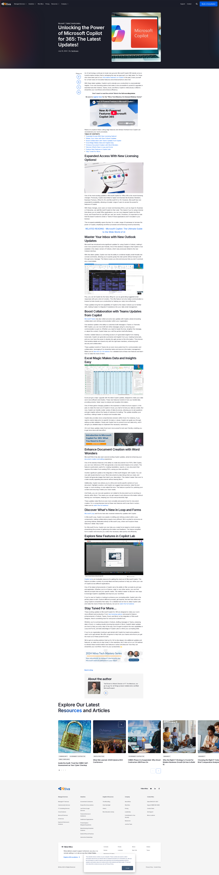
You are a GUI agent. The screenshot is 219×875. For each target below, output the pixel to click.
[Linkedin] (106, 693)
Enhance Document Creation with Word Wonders (102, 145)
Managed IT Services (63, 801)
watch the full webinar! (101, 505)
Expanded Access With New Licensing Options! (101, 136)
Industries (82, 796)
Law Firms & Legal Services (84, 809)
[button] (59, 770)
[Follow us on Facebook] (159, 788)
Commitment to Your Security (130, 816)
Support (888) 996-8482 (153, 805)
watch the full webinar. (127, 604)
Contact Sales (150, 808)
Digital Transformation (73, 23)
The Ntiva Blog (106, 801)
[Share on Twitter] (79, 87)
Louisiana (120, 850)
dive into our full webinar (101, 351)
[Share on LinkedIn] (79, 82)
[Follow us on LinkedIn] (155, 788)
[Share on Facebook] (79, 77)
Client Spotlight (106, 805)
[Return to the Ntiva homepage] (6, 4)
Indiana (148, 846)
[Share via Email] (79, 92)
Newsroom (127, 820)
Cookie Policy (157, 867)
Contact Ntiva (150, 796)
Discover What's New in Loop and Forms (99, 147)
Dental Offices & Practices (87, 833)
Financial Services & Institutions (85, 815)
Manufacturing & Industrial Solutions (86, 829)
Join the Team (128, 824)
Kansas (105, 850)
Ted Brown (74, 51)
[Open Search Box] (197, 4)
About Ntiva (128, 801)
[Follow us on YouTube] (151, 788)
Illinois (133, 846)
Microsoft (61, 23)
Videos (104, 808)
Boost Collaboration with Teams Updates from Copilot (103, 140)
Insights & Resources (108, 796)
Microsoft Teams (90, 319)
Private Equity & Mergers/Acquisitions (85, 824)
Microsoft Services (63, 815)
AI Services (61, 818)
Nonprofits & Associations (87, 805)
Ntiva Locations (151, 815)
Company (127, 796)
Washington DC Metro (109, 853)
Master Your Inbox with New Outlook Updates (101, 138)
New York (134, 850)
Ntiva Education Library (108, 812)
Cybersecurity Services (64, 805)
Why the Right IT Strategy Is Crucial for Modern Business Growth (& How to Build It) (179, 762)
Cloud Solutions (62, 812)
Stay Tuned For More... (93, 151)
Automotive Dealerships (86, 837)
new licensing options (115, 614)
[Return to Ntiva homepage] (64, 788)
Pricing (126, 808)
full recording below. (128, 93)
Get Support (150, 812)
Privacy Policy (110, 864)
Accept (127, 868)
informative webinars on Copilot (113, 77)
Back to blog (89, 670)
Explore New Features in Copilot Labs (98, 149)
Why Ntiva (127, 805)
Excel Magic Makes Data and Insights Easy (100, 143)
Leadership (128, 812)
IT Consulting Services (64, 808)
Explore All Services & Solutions (63, 823)
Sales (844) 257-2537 (152, 801)
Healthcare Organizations (86, 819)
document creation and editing (94, 459)
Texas (148, 850)
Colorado (106, 846)
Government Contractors (86, 801)
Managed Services (63, 796)
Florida (119, 846)
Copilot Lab (88, 579)
